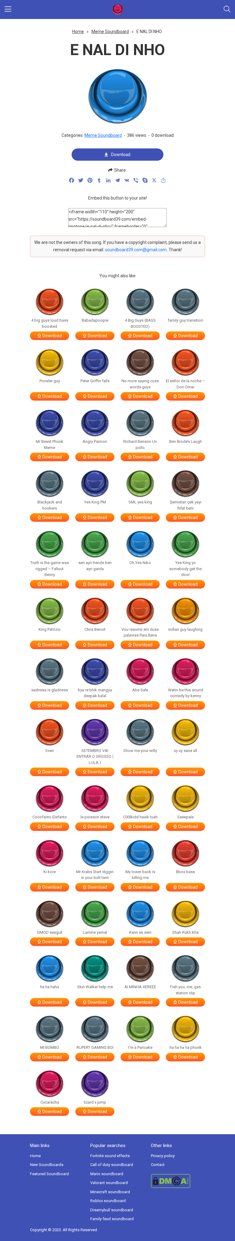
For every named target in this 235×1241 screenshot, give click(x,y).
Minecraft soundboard (110, 1192)
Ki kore (49, 871)
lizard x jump (95, 1102)
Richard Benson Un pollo (140, 444)
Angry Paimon (95, 441)
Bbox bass (185, 871)
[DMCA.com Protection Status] (178, 1181)
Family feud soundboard (112, 1219)
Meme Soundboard (110, 31)
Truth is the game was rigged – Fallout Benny (49, 568)
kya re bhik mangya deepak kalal (95, 693)
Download (120, 154)
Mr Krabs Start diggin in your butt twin (95, 874)
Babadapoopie (95, 320)
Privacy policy (163, 1155)
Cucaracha (49, 1102)
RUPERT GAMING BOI (95, 1047)
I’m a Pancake (140, 1047)
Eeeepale (185, 817)
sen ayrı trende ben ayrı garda (95, 565)
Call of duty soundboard (111, 1164)
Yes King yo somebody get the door (185, 568)
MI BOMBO (49, 1047)
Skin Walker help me (95, 987)
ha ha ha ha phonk (186, 1047)
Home (78, 31)
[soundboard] (117, 9)
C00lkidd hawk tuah (140, 817)
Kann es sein (140, 932)
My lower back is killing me (140, 874)
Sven (49, 750)
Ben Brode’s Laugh (185, 441)
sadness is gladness (49, 690)
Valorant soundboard (109, 1182)
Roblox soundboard (108, 1200)
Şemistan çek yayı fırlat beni (185, 505)
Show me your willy (140, 750)
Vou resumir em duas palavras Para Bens (140, 632)
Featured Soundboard (49, 1174)
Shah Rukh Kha (185, 932)
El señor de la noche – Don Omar (185, 384)
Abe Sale (140, 690)
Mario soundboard (106, 1174)
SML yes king (140, 502)
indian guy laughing (185, 629)
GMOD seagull (49, 932)
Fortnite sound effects (110, 1155)
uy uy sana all (185, 750)
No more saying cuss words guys (140, 384)
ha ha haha (49, 987)
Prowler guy (49, 381)
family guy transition (185, 320)
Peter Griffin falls (95, 381)
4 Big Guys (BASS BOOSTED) (140, 323)
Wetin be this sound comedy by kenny (185, 693)
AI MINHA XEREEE (140, 987)
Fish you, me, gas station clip (185, 990)
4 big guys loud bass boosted (49, 323)
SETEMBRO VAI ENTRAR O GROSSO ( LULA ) (95, 756)
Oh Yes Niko (140, 562)
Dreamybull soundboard (111, 1210)
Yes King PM (95, 502)
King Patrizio (50, 629)
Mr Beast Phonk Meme (49, 444)
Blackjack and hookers (49, 505)
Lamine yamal (95, 932)
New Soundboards (46, 1164)
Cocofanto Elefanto (49, 817)
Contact (158, 1164)
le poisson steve (95, 817)
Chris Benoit (95, 629)
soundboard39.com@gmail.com (136, 249)
